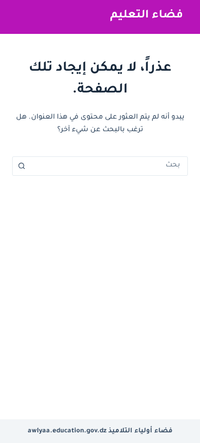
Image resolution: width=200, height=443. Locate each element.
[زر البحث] (22, 166)
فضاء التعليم (146, 16)
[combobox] (109, 166)
